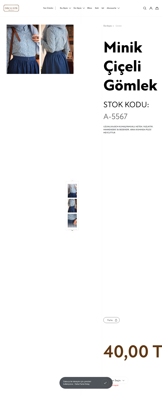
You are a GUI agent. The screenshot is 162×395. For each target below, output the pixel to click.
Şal (103, 8)
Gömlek (119, 26)
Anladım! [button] (105, 381)
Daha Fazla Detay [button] (82, 384)
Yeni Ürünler (48, 8)
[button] (72, 230)
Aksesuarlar (111, 8)
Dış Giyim (64, 8)
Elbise (89, 8)
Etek (97, 8)
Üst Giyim (78, 8)
